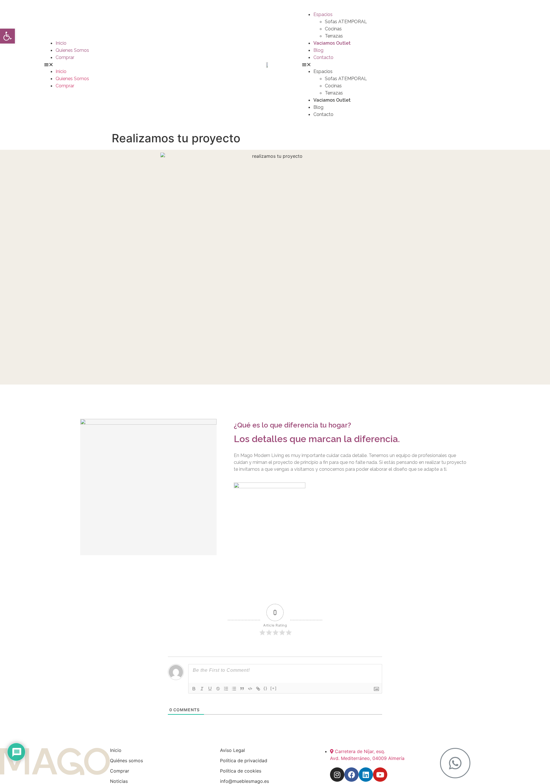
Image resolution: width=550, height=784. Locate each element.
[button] (7, 36)
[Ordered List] (226, 688)
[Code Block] (250, 688)
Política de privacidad (243, 760)
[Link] (258, 688)
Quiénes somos (126, 760)
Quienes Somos (72, 50)
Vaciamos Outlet (332, 43)
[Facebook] (351, 774)
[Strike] (218, 688)
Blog (318, 50)
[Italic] (202, 688)
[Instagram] (337, 774)
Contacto (323, 57)
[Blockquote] (242, 688)
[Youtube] (380, 774)
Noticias (119, 781)
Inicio (61, 43)
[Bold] (194, 688)
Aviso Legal (232, 750)
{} (266, 688)
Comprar (65, 57)
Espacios (323, 14)
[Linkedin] (366, 774)
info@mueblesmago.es (244, 781)
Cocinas (333, 28)
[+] (273, 688)
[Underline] (210, 688)
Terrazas (334, 36)
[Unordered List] (234, 688)
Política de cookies (240, 771)
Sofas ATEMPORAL (346, 21)
